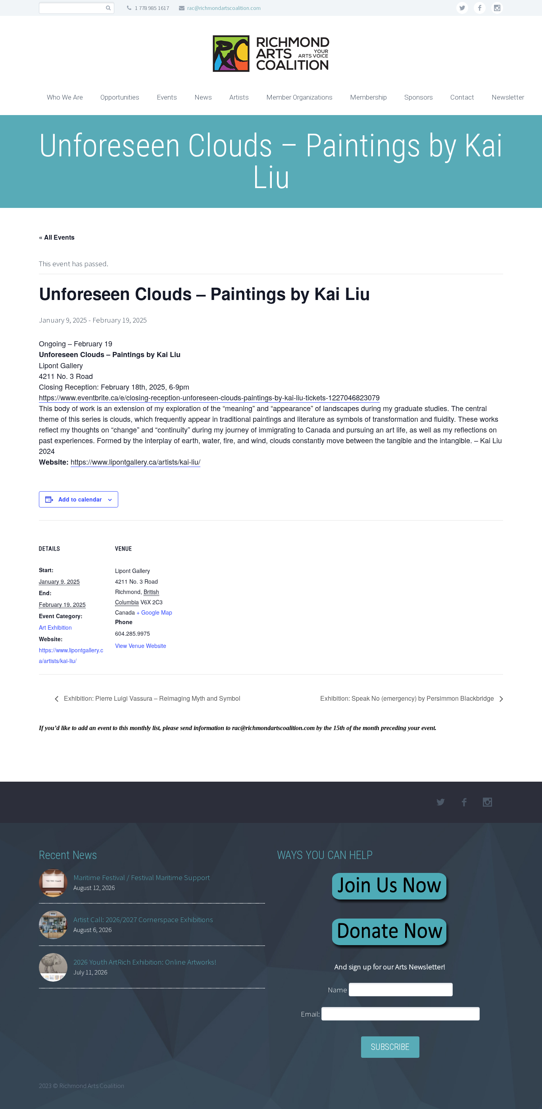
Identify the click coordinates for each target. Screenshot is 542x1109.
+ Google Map (154, 612)
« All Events (57, 237)
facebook (480, 8)
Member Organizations (299, 97)
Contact (462, 97)
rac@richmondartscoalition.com (224, 8)
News (203, 97)
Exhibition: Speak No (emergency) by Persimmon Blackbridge (408, 698)
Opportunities (119, 97)
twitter (462, 8)
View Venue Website (140, 646)
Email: (311, 1014)
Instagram (497, 8)
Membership (368, 97)
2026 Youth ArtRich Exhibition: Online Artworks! (145, 962)
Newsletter (508, 97)
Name (337, 989)
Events (167, 97)
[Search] (108, 8)
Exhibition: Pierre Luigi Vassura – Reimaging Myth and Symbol (151, 698)
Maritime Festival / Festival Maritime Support (141, 877)
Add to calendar (80, 499)
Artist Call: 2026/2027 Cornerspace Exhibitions (143, 919)
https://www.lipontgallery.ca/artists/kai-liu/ (135, 461)
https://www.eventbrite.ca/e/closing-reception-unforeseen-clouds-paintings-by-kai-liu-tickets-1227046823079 (209, 397)
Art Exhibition (55, 627)
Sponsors (418, 97)
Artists (239, 97)
